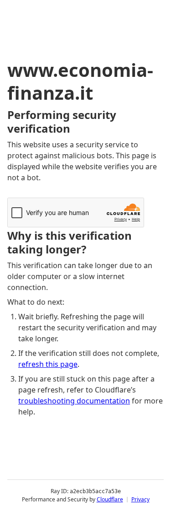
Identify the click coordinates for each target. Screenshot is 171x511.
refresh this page (48, 364)
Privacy (140, 499)
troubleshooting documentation (74, 401)
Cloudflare (110, 499)
